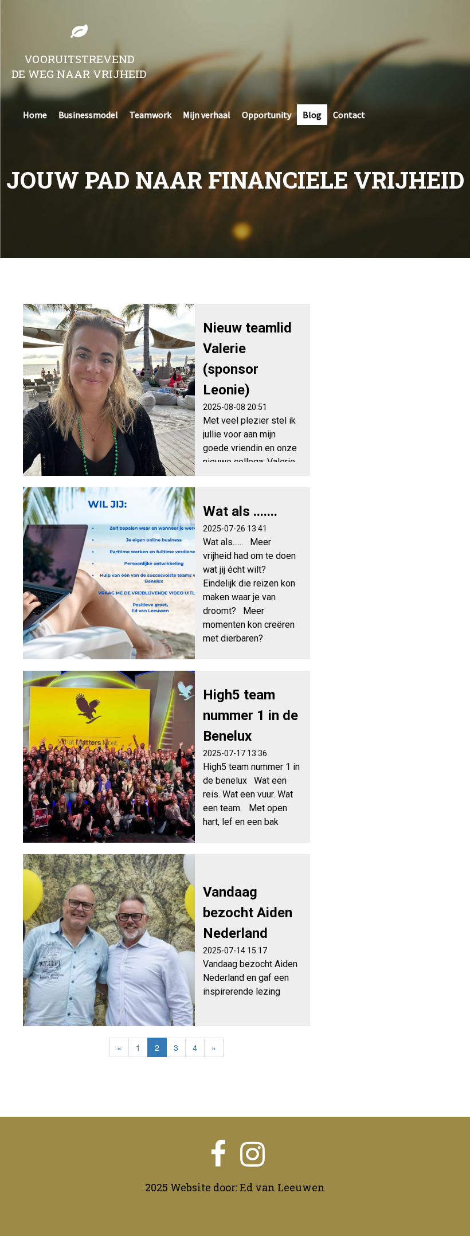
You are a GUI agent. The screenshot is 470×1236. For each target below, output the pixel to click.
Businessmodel (88, 114)
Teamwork (150, 114)
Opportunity (266, 114)
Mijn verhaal (206, 114)
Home (35, 114)
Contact (349, 114)
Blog (312, 114)
